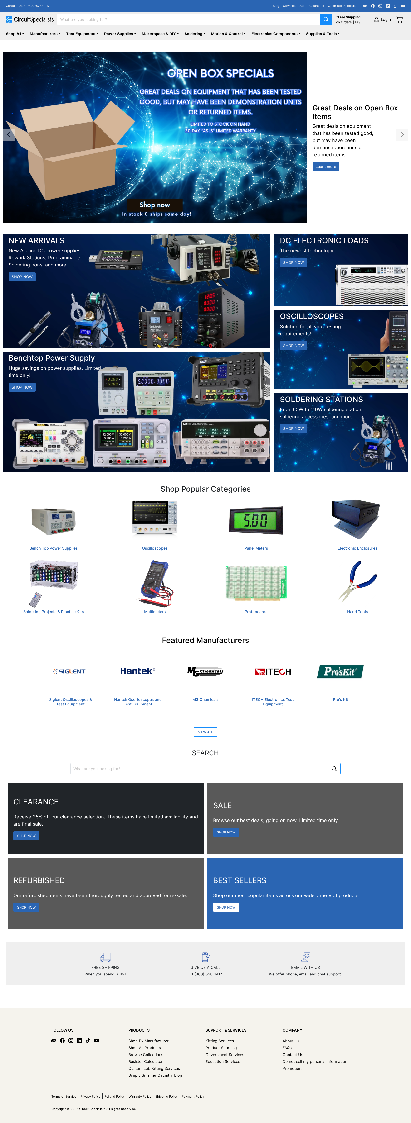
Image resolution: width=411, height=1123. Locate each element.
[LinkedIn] (388, 6)
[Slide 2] (197, 226)
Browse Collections (145, 1054)
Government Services (225, 1054)
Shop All (13, 33)
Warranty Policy (140, 1096)
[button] (9, 135)
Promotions (293, 1068)
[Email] (365, 6)
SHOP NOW (22, 276)
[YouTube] (403, 6)
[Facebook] (373, 6)
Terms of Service (63, 1096)
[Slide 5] (222, 226)
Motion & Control (227, 33)
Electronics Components (274, 33)
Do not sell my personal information (315, 1061)
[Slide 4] (214, 226)
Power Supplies (118, 33)
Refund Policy (114, 1096)
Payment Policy (193, 1096)
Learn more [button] (326, 166)
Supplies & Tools (321, 33)
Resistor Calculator (145, 1061)
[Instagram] (380, 6)
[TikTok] (395, 6)
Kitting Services (220, 1040)
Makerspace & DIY (159, 33)
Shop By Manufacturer (148, 1040)
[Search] (326, 19)
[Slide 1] (188, 226)
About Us (291, 1040)
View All (205, 732)
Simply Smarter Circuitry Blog (155, 1075)
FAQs (287, 1047)
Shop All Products (144, 1047)
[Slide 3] (205, 226)
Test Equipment (81, 33)
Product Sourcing (221, 1047)
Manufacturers (44, 33)
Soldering (193, 33)
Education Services (223, 1061)
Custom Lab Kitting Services (154, 1068)
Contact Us (293, 1054)
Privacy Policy (90, 1096)
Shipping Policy (166, 1096)
